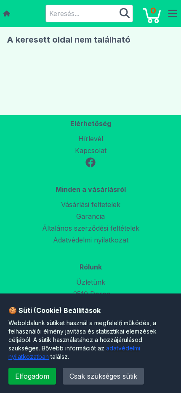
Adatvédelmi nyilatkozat (90, 240)
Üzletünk (90, 282)
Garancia (90, 216)
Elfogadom (32, 376)
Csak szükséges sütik (103, 376)
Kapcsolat (90, 150)
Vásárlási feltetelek (90, 204)
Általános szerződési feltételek (90, 228)
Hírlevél (90, 139)
